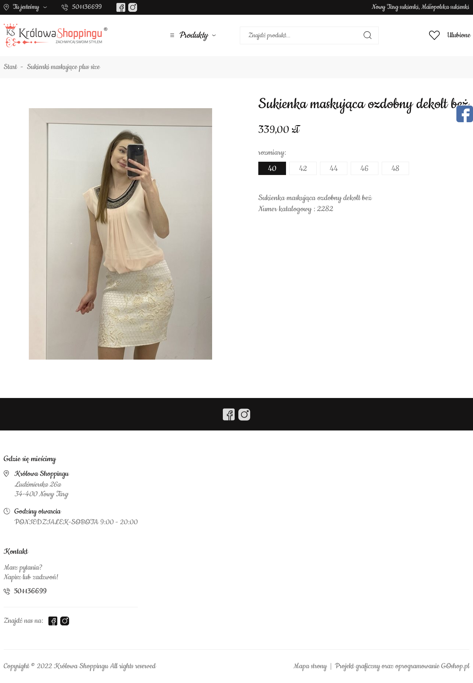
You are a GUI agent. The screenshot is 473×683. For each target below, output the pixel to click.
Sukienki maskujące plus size (63, 67)
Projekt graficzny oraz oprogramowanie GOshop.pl (402, 666)
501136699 (87, 7)
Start (10, 67)
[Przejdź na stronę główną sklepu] (56, 35)
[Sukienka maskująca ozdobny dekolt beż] (120, 233)
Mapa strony (310, 666)
